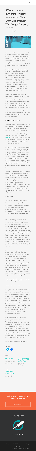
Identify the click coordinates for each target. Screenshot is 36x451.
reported (7, 137)
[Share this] (11, 31)
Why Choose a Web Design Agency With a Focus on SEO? (23, 359)
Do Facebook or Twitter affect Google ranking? (9, 371)
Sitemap (18, 446)
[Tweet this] (14, 31)
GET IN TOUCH (18, 404)
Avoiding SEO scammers (9, 359)
